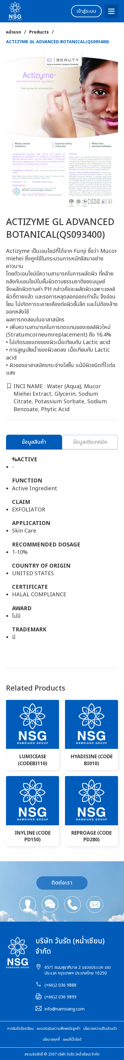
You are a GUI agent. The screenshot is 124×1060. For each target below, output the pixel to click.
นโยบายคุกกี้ (51, 1039)
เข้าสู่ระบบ (86, 11)
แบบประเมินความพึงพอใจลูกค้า (58, 1028)
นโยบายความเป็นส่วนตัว (100, 1028)
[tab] (34, 442)
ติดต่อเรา (62, 883)
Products (39, 32)
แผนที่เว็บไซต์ (72, 1039)
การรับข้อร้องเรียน (20, 1028)
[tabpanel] (62, 551)
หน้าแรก (13, 32)
